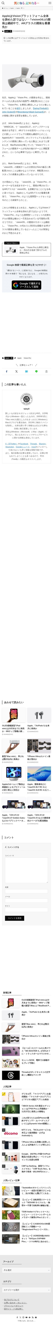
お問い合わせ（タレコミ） (15, 1303)
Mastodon (10, 447)
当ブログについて (11, 1300)
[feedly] (29, 1317)
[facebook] (17, 1317)
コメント (9, 856)
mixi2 (34, 447)
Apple (19, 358)
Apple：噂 (8, 31)
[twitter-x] (20, 1317)
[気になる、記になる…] (26, 3)
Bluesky (42, 444)
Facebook (24, 444)
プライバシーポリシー (13, 1306)
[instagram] (23, 1317)
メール (7, 897)
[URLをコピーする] (46, 371)
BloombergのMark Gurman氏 (30, 112)
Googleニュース (23, 447)
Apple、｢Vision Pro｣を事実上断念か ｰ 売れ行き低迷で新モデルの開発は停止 (34, 250)
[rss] (33, 1317)
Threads (33, 444)
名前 (6, 887)
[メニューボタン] (50, 3)
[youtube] (26, 1317)
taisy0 (26, 409)
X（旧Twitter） (11, 444)
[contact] (36, 1317)
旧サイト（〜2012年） (14, 1309)
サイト (7, 906)
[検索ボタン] (3, 3)
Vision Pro (27, 358)
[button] (6, 371)
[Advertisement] (26, 54)
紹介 (18, 108)
